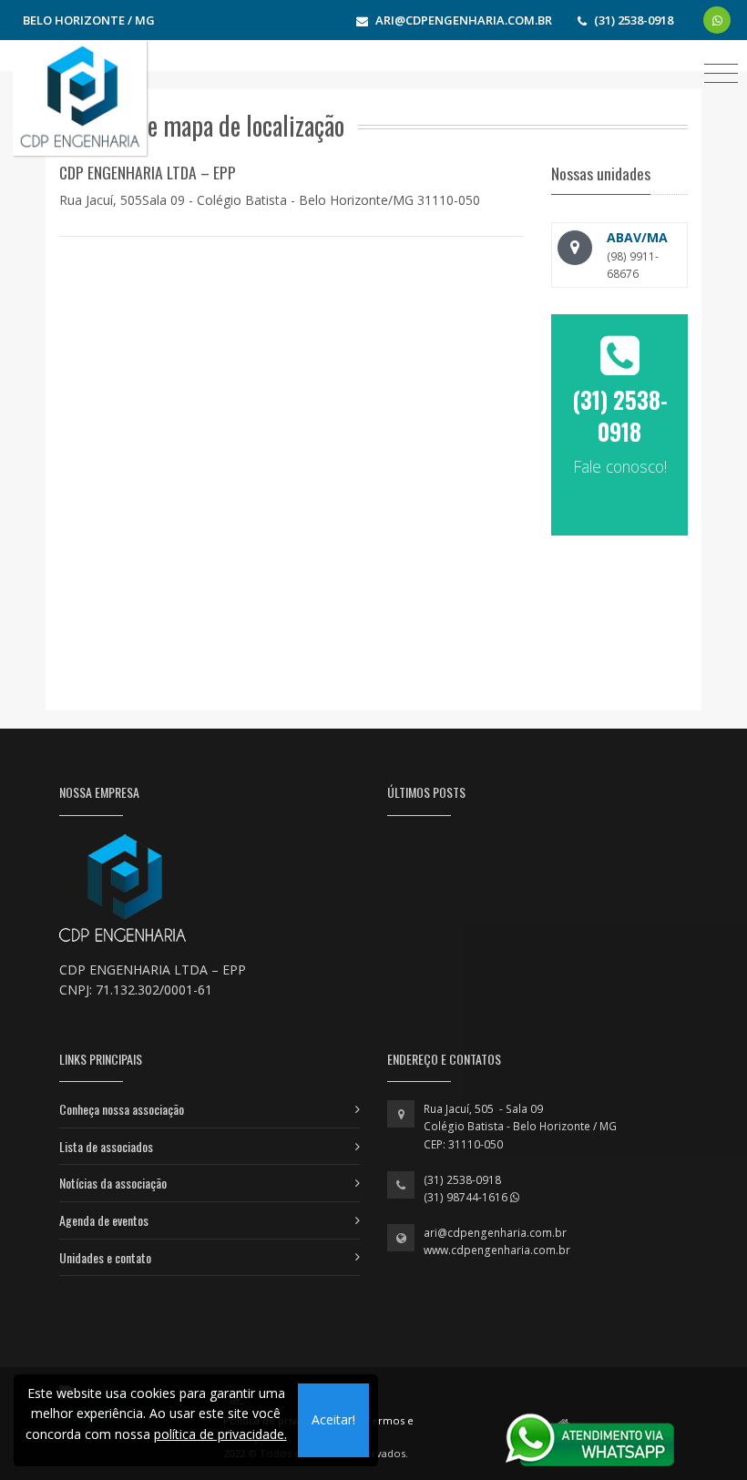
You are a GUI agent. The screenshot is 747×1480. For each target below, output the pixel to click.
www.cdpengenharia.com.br (497, 1250)
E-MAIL (619, 523)
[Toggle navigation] (721, 72)
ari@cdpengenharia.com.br (495, 1232)
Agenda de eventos (103, 1220)
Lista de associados (106, 1146)
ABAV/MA (637, 237)
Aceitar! (333, 1419)
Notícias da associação (113, 1182)
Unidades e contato (105, 1257)
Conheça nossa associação (121, 1108)
